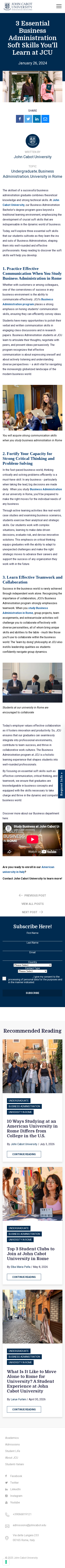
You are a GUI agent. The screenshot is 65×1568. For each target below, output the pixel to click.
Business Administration (24, 1106)
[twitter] (28, 119)
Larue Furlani (18, 1399)
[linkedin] (37, 119)
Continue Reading (24, 1154)
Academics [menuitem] (12, 1438)
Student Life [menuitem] (12, 1451)
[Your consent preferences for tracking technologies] (6, 1562)
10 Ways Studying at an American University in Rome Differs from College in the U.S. (32, 1128)
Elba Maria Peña (20, 1267)
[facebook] (20, 119)
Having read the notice (20, 976)
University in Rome (46, 176)
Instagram (16, 1496)
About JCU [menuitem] (11, 1457)
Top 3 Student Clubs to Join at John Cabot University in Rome (30, 1253)
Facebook (16, 1476)
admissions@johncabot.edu (29, 1525)
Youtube (15, 1502)
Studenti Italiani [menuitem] (14, 1464)
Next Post (30, 912)
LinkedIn (15, 1489)
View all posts (32, 904)
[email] (45, 119)
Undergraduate (24, 171)
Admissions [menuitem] (12, 1444)
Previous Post (35, 895)
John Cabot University (32, 157)
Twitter (14, 1482)
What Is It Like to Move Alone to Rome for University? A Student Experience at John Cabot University (31, 1381)
